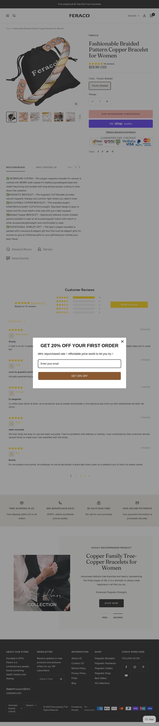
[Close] (122, 341)
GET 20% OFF (79, 376)
